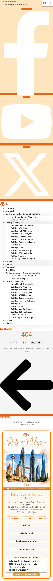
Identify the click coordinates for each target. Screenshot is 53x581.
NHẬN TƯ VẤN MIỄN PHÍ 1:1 (26, 574)
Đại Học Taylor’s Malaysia (23, 242)
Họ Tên (26, 525)
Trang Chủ (10, 267)
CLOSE (47, 3)
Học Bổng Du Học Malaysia (23, 217)
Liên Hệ (9, 264)
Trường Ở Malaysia (14, 222)
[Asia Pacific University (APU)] (26, 561)
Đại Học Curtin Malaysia (22, 239)
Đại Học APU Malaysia (21, 228)
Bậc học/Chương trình (26, 541)
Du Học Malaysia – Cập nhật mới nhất (22, 214)
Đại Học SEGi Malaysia (21, 253)
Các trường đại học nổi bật (26, 557)
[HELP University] (26, 567)
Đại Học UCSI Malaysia (21, 234)
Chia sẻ (8, 320)
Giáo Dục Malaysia (19, 278)
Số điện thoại (26, 533)
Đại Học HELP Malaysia (21, 231)
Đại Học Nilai (17, 248)
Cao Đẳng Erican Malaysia (23, 259)
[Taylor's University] (26, 569)
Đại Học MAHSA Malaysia (22, 250)
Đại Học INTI (16, 245)
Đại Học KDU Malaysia (21, 236)
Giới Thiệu (10, 270)
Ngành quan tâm (26, 549)
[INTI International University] (26, 564)
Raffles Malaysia (18, 256)
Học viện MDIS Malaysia (22, 225)
